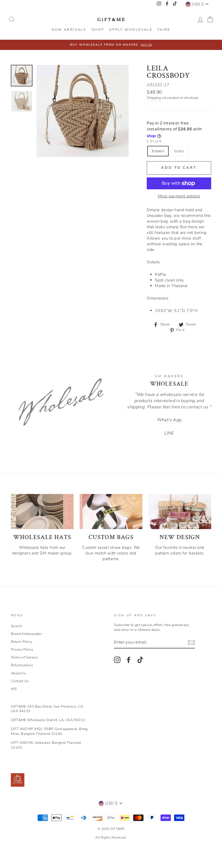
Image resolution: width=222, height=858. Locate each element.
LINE (169, 433)
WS (14, 689)
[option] (111, 44)
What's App (169, 420)
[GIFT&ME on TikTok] (140, 660)
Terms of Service (24, 657)
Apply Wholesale (130, 29)
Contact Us (20, 681)
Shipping (154, 98)
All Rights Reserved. (111, 837)
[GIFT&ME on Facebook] (128, 660)
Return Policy (21, 641)
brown (158, 151)
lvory (179, 151)
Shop (98, 29)
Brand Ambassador (26, 633)
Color (154, 141)
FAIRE (164, 29)
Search (16, 626)
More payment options (179, 196)
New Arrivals (69, 29)
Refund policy (22, 665)
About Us (18, 673)
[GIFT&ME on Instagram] (117, 660)
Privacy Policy (22, 649)
